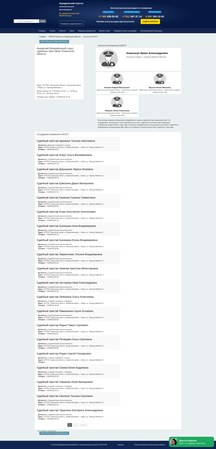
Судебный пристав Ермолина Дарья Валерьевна (65, 183)
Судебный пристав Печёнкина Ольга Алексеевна (65, 296)
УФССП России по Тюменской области (64, 37)
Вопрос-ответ (104, 31)
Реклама (121, 445)
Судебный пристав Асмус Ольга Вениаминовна (64, 155)
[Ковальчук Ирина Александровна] (108, 59)
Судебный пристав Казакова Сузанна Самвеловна (66, 197)
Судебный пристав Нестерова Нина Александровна (67, 282)
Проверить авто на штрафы (125, 31)
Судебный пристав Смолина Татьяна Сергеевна (65, 396)
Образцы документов (86, 31)
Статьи (52, 31)
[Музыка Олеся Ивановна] (160, 79)
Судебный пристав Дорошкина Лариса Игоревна (65, 169)
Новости (62, 31)
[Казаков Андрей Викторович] (117, 79)
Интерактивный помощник (151, 31)
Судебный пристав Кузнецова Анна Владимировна (66, 226)
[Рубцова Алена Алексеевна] (117, 102)
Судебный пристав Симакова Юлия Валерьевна (65, 382)
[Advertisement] (150, 149)
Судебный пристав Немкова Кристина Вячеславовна (67, 268)
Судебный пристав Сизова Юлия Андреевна (62, 367)
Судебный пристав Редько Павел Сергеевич (62, 325)
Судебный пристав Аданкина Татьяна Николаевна (66, 140)
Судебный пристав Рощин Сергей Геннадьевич (64, 353)
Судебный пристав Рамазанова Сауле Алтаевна (65, 311)
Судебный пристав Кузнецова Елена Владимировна (67, 240)
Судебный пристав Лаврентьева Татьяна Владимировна (69, 254)
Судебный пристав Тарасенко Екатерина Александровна (70, 410)
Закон (72, 31)
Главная (42, 37)
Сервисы (42, 31)
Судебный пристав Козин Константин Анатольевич (66, 211)
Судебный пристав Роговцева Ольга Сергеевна (64, 339)
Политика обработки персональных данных (149, 445)
